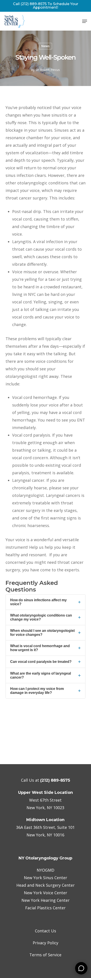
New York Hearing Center (45, 900)
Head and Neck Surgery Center (45, 885)
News (45, 46)
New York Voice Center (45, 892)
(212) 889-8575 (55, 780)
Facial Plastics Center (45, 907)
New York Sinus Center (45, 877)
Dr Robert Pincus (48, 70)
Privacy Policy (45, 942)
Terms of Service (45, 954)
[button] (84, 21)
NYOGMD (45, 870)
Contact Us (45, 930)
